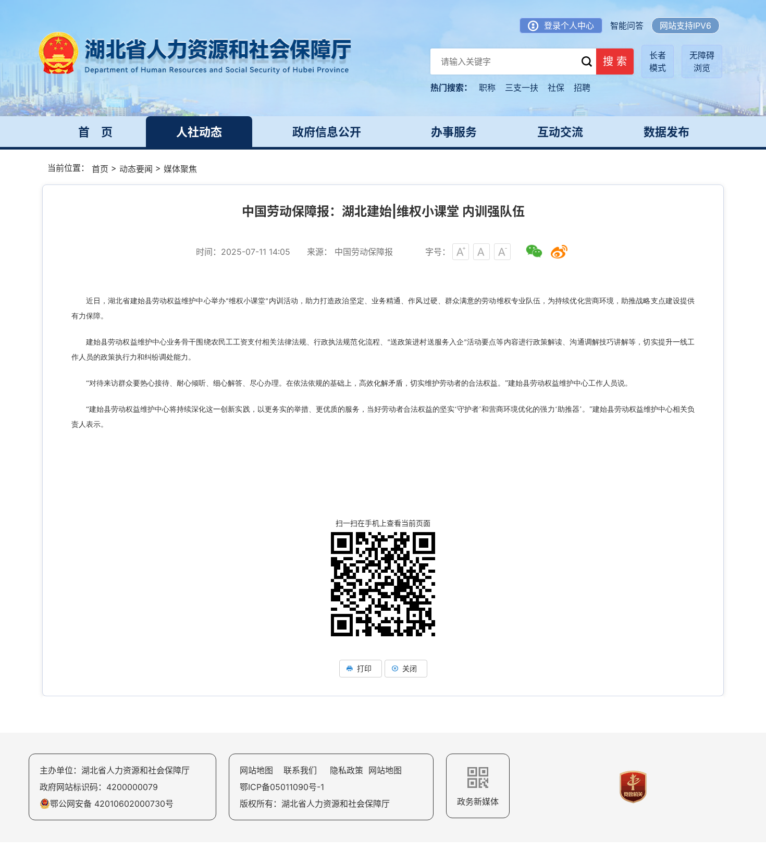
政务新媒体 (478, 801)
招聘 (582, 87)
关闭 (410, 668)
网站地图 (256, 770)
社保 (556, 87)
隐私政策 (346, 770)
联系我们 (300, 770)
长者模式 (657, 61)
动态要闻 (136, 169)
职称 (487, 87)
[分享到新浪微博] (559, 251)
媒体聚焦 (180, 169)
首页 (100, 169)
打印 (364, 668)
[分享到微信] (534, 251)
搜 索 (615, 61)
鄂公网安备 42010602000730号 (112, 803)
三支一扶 (521, 87)
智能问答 (627, 25)
